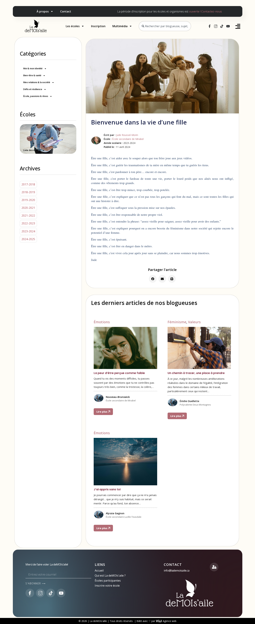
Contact (65, 11)
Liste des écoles (32, 150)
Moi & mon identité (32, 68)
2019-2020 (28, 200)
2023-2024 (28, 231)
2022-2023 (28, 223)
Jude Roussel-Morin (127, 135)
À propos (43, 11)
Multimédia (120, 26)
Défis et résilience (32, 89)
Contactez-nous (211, 11)
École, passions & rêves (35, 96)
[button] (153, 279)
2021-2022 (28, 215)
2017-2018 (28, 184)
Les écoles (73, 26)
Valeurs (194, 322)
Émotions (102, 322)
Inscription (98, 26)
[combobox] (165, 26)
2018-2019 (28, 192)
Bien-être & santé (32, 75)
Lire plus (102, 411)
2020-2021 (28, 208)
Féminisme (177, 322)
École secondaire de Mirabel (128, 139)
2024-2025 (28, 239)
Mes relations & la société (36, 82)
